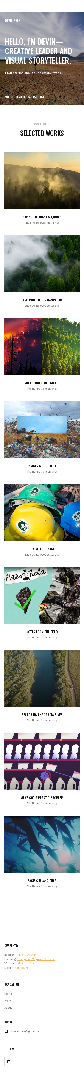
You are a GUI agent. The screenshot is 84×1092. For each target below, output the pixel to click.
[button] (78, 6)
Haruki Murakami (26, 954)
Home (8, 993)
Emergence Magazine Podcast (36, 959)
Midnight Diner (27, 963)
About (8, 1007)
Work (7, 1000)
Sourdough (22, 967)
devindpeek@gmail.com (25, 1031)
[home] (6, 6)
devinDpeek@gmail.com (30, 97)
